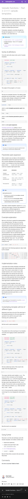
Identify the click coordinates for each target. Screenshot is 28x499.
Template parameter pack (8, 127)
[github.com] (2, 497)
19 (2, 83)
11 (2, 73)
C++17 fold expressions (9, 448)
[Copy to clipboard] (26, 60)
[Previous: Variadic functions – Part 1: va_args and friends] (2, 490)
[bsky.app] (7, 497)
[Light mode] (22, 1)
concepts (23, 300)
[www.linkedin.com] (5, 497)
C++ (15, 484)
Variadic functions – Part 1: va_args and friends (13, 39)
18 (2, 82)
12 (2, 74)
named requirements (13, 301)
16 (2, 79)
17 (2, 80)
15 (2, 78)
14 (2, 77)
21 (2, 363)
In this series (7, 37)
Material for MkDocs (10, 494)
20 (2, 84)
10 (2, 71)
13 (2, 75)
